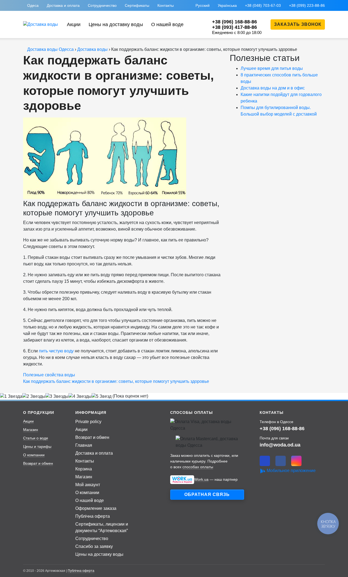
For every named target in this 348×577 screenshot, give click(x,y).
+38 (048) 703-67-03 (263, 5)
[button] (298, 24)
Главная (83, 445)
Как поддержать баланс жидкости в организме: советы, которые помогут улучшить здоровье (116, 381)
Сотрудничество (102, 5)
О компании (34, 455)
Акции (73, 24)
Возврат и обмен (38, 463)
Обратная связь (207, 494)
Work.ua (201, 479)
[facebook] (280, 461)
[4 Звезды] (80, 396)
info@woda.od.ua (280, 444)
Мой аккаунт (87, 484)
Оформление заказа (95, 508)
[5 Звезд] (101, 396)
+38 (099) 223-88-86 (307, 5)
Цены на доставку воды (116, 24)
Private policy (88, 421)
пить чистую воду (56, 351)
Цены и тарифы (37, 446)
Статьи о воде (35, 438)
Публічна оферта (92, 516)
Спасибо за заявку (94, 546)
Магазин (30, 429)
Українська (227, 5)
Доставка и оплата (63, 5)
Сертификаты (137, 5)
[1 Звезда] (11, 396)
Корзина (83, 469)
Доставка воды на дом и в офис (273, 88)
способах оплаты (197, 467)
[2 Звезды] (33, 396)
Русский (202, 5)
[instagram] (296, 461)
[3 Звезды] (57, 396)
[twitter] (265, 461)
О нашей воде (167, 24)
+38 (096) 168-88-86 (282, 428)
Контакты (165, 5)
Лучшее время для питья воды (272, 68)
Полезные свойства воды (49, 375)
